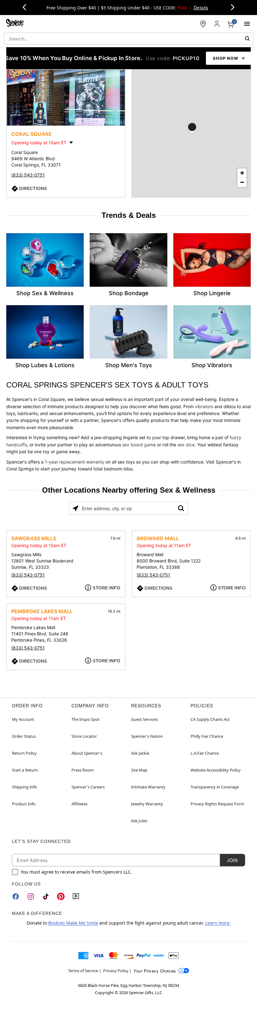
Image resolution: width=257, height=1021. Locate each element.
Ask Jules (139, 820)
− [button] (242, 182)
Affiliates (79, 804)
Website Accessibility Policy (216, 770)
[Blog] (76, 896)
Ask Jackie (140, 753)
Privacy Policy (115, 970)
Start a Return (25, 770)
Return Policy (24, 753)
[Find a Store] (203, 24)
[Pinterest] (61, 896)
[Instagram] (30, 896)
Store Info (106, 587)
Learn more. (218, 923)
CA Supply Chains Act (210, 719)
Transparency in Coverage (215, 787)
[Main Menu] (247, 23)
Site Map (139, 770)
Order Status (24, 736)
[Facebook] (15, 896)
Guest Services (144, 719)
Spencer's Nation (147, 736)
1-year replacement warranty (74, 461)
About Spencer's (86, 753)
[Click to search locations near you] (75, 508)
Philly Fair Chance (207, 736)
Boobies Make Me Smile (73, 923)
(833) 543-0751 (28, 174)
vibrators (204, 406)
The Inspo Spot (85, 719)
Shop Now (225, 58)
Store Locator (84, 736)
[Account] (217, 24)
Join (232, 860)
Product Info (23, 804)
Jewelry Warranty (147, 804)
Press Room (82, 770)
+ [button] (242, 173)
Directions (33, 188)
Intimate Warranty (148, 787)
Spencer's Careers (88, 787)
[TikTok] (46, 896)
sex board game (139, 444)
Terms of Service (83, 970)
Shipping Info (24, 787)
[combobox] (128, 38)
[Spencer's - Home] (15, 23)
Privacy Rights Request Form (217, 804)
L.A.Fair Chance (205, 753)
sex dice (186, 444)
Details (201, 7)
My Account (23, 719)
